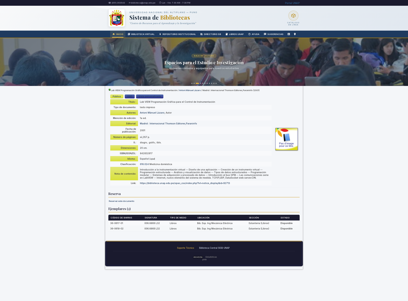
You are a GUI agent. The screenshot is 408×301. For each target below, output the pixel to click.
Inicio (119, 34)
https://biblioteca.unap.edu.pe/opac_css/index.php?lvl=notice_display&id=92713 (185, 183)
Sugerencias (275, 34)
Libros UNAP (236, 34)
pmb (204, 259)
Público (117, 96)
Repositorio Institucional (179, 34)
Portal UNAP (292, 3)
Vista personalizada (149, 96)
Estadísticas (211, 257)
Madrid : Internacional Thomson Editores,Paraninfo (168, 123)
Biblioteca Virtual (142, 34)
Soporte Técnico (185, 248)
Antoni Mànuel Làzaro (190, 90)
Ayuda (255, 34)
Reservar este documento (121, 201)
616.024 (144, 164)
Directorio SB (212, 34)
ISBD (129, 96)
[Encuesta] (289, 34)
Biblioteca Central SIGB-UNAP (214, 248)
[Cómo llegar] (295, 34)
